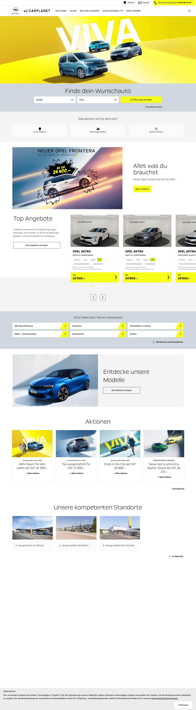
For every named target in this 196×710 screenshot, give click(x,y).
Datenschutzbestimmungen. (165, 698)
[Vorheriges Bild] (93, 297)
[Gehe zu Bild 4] (102, 286)
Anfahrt (131, 2)
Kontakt (146, 2)
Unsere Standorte (111, 10)
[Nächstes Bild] (102, 297)
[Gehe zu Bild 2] (95, 286)
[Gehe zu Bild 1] (91, 286)
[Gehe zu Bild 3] (99, 286)
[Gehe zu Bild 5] (105, 286)
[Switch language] (189, 10)
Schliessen (183, 705)
